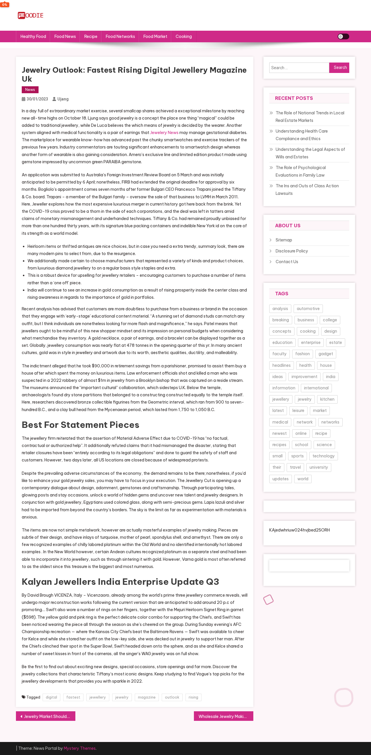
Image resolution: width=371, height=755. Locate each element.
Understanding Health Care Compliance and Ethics (302, 135)
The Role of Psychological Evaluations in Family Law (301, 171)
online (301, 433)
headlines (281, 365)
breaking (280, 319)
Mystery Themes (80, 748)
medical (280, 422)
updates (280, 478)
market (320, 410)
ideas (277, 376)
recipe (321, 433)
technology (323, 456)
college (330, 319)
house (326, 365)
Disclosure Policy (292, 251)
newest (279, 433)
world (302, 478)
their (276, 467)
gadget (326, 353)
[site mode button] (343, 36)
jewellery (98, 697)
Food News (65, 36)
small (277, 456)
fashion (302, 353)
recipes (279, 444)
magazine (147, 697)
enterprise (311, 342)
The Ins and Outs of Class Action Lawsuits (307, 189)
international (316, 388)
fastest (73, 697)
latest (278, 410)
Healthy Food (33, 36)
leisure (298, 410)
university (319, 467)
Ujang (63, 99)
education (282, 342)
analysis (280, 308)
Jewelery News (164, 132)
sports (297, 456)
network (305, 422)
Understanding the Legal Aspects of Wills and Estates (310, 153)
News (30, 89)
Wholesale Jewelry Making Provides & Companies (226, 716)
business (306, 319)
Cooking (184, 36)
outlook (172, 697)
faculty (279, 353)
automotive (308, 308)
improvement (304, 376)
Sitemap (284, 240)
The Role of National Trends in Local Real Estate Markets (310, 116)
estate (335, 342)
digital (51, 697)
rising (193, 697)
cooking (308, 331)
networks (330, 422)
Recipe (90, 36)
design (330, 331)
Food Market (155, 36)
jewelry (122, 697)
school (301, 444)
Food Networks (120, 36)
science (324, 444)
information (283, 388)
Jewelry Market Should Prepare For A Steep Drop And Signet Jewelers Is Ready (49, 716)
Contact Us (287, 261)
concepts (281, 331)
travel (295, 467)
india (330, 376)
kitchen (327, 399)
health (305, 365)
